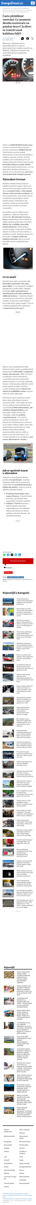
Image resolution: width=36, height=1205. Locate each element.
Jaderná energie (9, 1170)
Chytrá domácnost (8, 1131)
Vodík (21, 1160)
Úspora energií (24, 1163)
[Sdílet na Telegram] (15, 555)
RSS (26, 1195)
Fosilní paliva (23, 1145)
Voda (21, 1157)
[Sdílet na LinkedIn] (19, 555)
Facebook (16, 1195)
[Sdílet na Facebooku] (27, 38)
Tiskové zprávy (9, 1183)
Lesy (5, 1157)
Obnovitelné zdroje (23, 1137)
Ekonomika (8, 1145)
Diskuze (9, 567)
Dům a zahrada (24, 1130)
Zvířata (6, 1151)
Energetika (7, 1142)
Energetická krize (25, 1167)
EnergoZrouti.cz (7, 8)
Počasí (6, 1167)
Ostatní (21, 1148)
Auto (9, 577)
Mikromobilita (24, 1177)
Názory (21, 1173)
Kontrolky (20, 577)
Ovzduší (6, 1160)
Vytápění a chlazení (23, 1152)
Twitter (22, 1195)
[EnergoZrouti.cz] (12, 3)
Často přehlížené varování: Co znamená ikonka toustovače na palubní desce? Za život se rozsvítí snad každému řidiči (17, 10)
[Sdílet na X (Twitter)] (32, 38)
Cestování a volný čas (10, 1178)
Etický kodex (18, 1194)
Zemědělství (8, 1163)
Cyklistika (22, 1180)
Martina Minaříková (9, 38)
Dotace (21, 1170)
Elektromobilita (9, 1136)
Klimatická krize (24, 1142)
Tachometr (14, 577)
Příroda (6, 1173)
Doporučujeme (24, 1183)
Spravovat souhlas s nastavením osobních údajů (17, 1199)
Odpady (6, 1148)
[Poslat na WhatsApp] (22, 38)
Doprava (15, 8)
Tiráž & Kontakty (8, 1194)
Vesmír (6, 1187)
